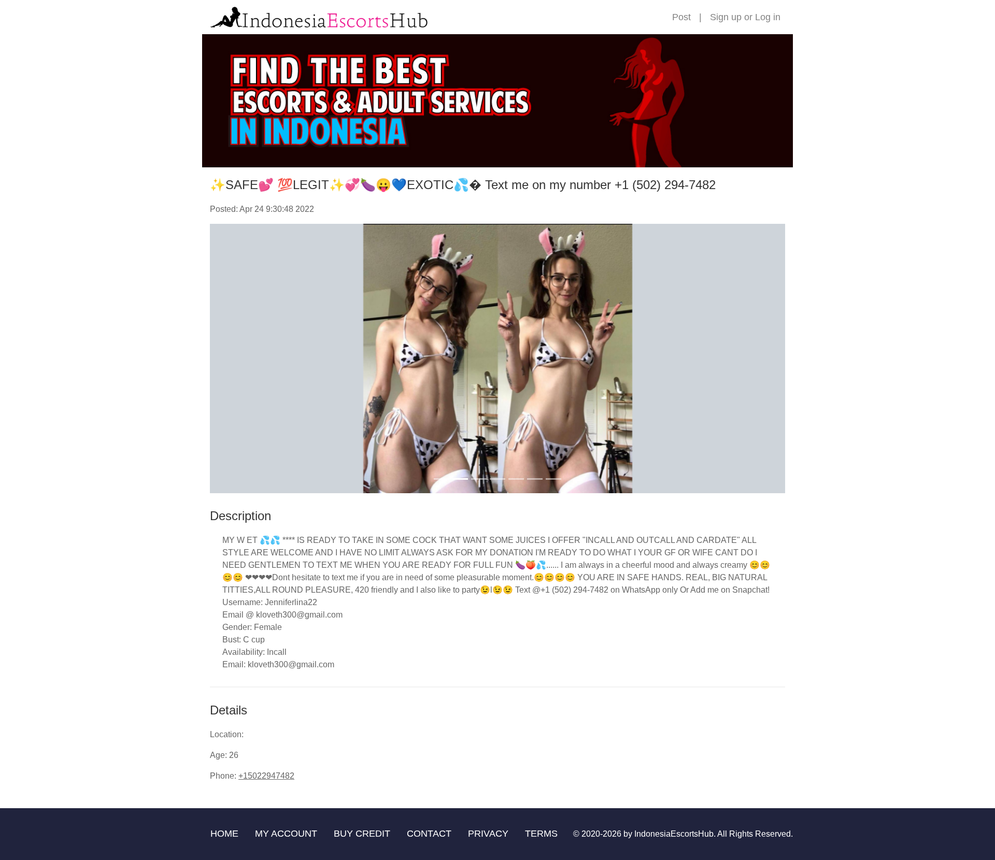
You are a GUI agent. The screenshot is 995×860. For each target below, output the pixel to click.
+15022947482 (266, 775)
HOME (224, 833)
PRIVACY (488, 833)
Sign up (726, 17)
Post (681, 17)
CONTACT (429, 833)
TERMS (541, 833)
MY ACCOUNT (286, 833)
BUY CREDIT (362, 833)
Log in (767, 17)
